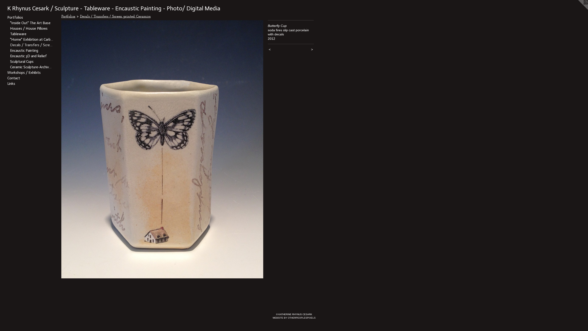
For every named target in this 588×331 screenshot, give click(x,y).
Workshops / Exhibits (24, 72)
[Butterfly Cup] (162, 149)
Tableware (18, 34)
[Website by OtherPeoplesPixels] (579, 9)
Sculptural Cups (22, 61)
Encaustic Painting (24, 50)
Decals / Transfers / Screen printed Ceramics (31, 45)
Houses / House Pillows (29, 28)
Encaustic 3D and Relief (28, 56)
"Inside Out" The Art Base (30, 23)
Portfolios (15, 17)
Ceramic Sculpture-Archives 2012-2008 (31, 67)
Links (11, 83)
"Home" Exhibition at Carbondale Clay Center (31, 39)
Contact (13, 78)
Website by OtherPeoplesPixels (294, 318)
